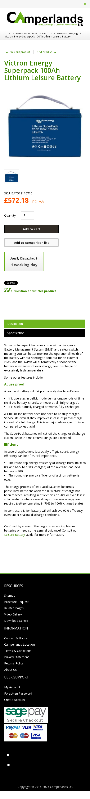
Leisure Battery (14, 535)
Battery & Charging (67, 33)
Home (6, 33)
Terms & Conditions (17, 651)
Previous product (17, 52)
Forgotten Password (18, 693)
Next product (47, 52)
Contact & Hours (15, 638)
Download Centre (16, 621)
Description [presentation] (15, 324)
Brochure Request (16, 602)
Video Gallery (13, 614)
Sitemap (9, 595)
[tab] (44, 324)
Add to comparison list (31, 242)
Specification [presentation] (15, 333)
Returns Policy (13, 663)
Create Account (14, 700)
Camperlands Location (19, 644)
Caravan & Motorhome (24, 33)
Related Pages (14, 608)
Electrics (47, 33)
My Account (12, 687)
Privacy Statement (16, 657)
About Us (10, 670)
